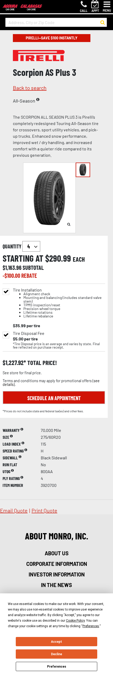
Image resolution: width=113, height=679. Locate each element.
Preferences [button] (91, 626)
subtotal (33, 267)
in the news (56, 585)
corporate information (56, 564)
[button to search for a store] (102, 22)
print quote (44, 510)
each (79, 259)
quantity (12, 246)
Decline (56, 654)
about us (57, 553)
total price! (41, 363)
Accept (56, 642)
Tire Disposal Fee (28, 333)
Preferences (56, 666)
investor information (57, 574)
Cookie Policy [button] (75, 620)
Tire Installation (57, 303)
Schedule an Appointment (54, 398)
